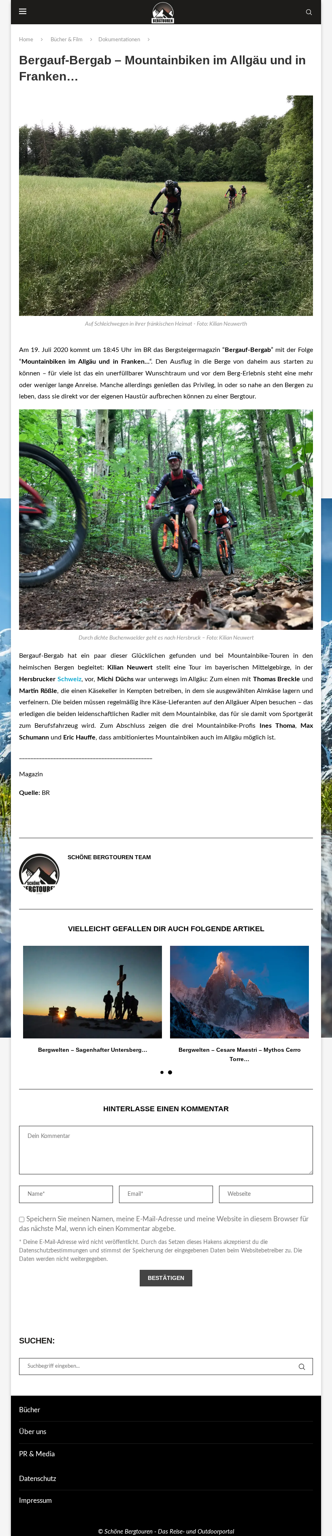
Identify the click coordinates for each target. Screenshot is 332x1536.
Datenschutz (37, 1478)
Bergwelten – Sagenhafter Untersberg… (239, 1050)
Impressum (35, 1500)
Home (26, 39)
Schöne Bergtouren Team (109, 857)
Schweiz (69, 679)
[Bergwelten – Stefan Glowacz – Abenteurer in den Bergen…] (92, 992)
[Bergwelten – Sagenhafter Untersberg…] (239, 992)
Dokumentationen (119, 39)
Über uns (32, 1431)
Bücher (29, 1410)
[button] (34, 1010)
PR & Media (37, 1454)
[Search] (309, 12)
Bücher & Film (67, 39)
